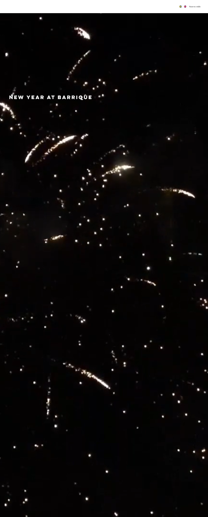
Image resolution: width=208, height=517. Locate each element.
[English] (185, 6)
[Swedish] (180, 6)
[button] (66, 6)
